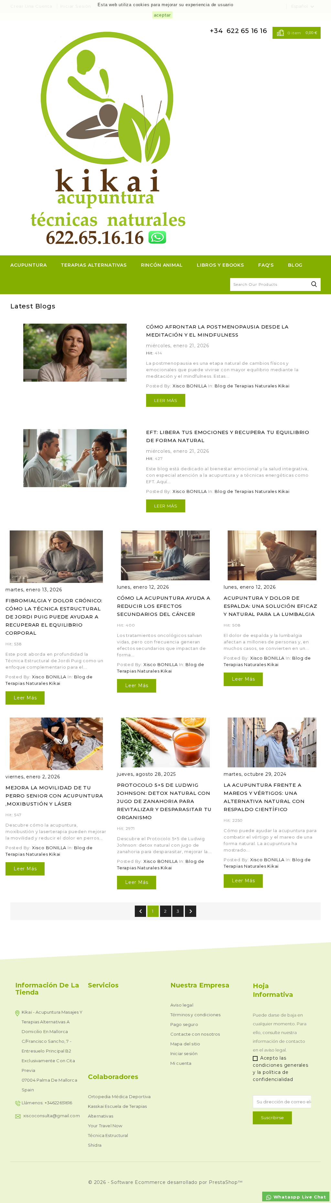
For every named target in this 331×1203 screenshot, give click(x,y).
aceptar (162, 14)
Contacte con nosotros (195, 1034)
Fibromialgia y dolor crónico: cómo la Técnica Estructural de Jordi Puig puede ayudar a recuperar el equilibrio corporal (53, 616)
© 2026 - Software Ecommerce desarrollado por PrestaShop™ (165, 1182)
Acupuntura (28, 265)
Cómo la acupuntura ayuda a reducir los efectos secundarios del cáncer (163, 606)
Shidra (94, 1145)
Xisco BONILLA (190, 385)
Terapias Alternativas (94, 265)
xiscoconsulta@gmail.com (51, 1115)
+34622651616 (58, 1102)
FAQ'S (266, 265)
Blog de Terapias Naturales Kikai (252, 385)
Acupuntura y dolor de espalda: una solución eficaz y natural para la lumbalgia (270, 606)
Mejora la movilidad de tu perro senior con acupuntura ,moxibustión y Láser (54, 796)
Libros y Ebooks (220, 265)
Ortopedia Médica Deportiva (119, 1096)
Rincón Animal (162, 265)
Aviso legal (181, 1005)
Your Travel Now (105, 1125)
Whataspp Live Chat (299, 1196)
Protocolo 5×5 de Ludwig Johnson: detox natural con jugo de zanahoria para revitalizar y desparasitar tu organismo (164, 801)
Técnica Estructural (108, 1135)
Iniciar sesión (184, 1053)
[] (314, 284)
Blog (295, 265)
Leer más (165, 400)
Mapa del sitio (185, 1043)
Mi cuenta (180, 1063)
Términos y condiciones (195, 1014)
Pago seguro (184, 1024)
